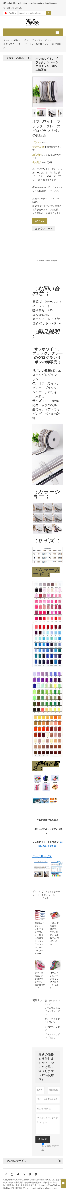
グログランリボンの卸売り (52, 1036)
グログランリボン (40, 40)
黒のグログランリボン (52, 1002)
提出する (43, 1139)
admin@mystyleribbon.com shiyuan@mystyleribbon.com (33, 3)
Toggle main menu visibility (57, 32)
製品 (16, 40)
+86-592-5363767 (14, 8)
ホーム (6, 40)
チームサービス (42, 856)
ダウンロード (44, 228)
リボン (24, 40)
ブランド (37, 142)
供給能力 (37, 162)
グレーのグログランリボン (52, 1020)
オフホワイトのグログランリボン (52, 1011)
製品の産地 (38, 147)
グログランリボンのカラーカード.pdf (51, 895)
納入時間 (37, 154)
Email (40, 221)
